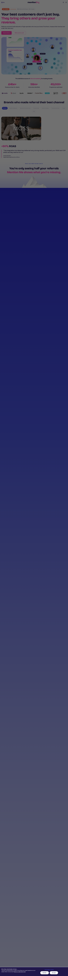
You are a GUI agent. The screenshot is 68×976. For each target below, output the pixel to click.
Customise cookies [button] (49, 969)
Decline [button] (44, 972)
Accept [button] (54, 972)
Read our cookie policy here (20, 971)
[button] (2, 2)
